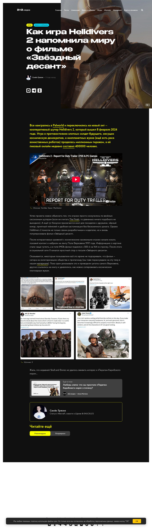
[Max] (71, 524)
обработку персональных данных (99, 521)
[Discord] (76, 524)
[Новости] (103, 524)
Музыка (107, 10)
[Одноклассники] (55, 524)
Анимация (75, 10)
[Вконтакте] (49, 524)
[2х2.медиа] (92, 524)
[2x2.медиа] (65, 524)
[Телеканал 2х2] (60, 524)
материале (42, 263)
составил (68, 146)
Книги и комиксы (131, 10)
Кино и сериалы (88, 10)
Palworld (58, 125)
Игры (99, 10)
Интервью (117, 10)
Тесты (66, 10)
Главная (58, 10)
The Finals (74, 219)
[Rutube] (81, 524)
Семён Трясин (37, 77)
